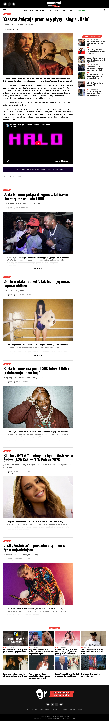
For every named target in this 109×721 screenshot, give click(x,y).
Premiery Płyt (72, 10)
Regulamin (54, 709)
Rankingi (56, 10)
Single (31, 10)
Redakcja (10, 473)
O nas (28, 709)
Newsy (25, 10)
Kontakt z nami (81, 10)
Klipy (36, 10)
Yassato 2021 (21, 176)
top (8, 176)
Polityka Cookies (63, 709)
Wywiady (42, 10)
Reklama (41, 709)
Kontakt (47, 709)
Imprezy (63, 10)
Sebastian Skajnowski (14, 29)
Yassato (13, 176)
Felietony (49, 10)
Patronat (34, 709)
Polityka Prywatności (76, 709)
